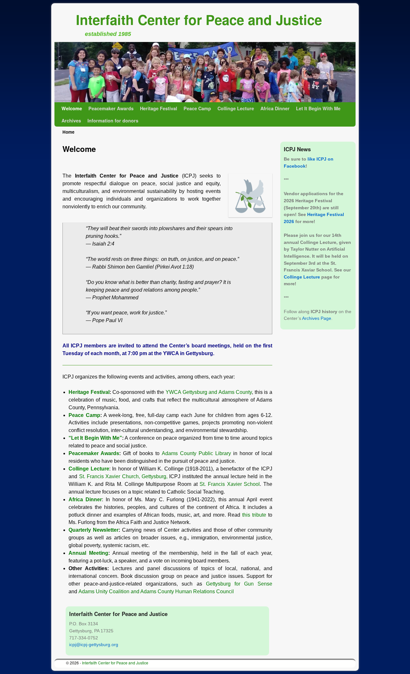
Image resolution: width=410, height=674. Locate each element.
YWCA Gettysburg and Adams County (209, 392)
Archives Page (316, 318)
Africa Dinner (275, 108)
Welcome (72, 108)
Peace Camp (197, 108)
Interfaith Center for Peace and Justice (199, 19)
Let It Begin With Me (318, 108)
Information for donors (112, 120)
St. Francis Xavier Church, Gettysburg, (124, 476)
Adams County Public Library (196, 453)
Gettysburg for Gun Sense (239, 584)
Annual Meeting (88, 553)
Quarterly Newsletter (94, 530)
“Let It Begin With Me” (95, 438)
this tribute (254, 515)
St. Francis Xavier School (230, 484)
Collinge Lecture (235, 108)
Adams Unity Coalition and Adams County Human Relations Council (156, 591)
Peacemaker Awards (111, 108)
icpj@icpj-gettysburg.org (93, 644)
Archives (71, 120)
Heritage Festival (158, 108)
